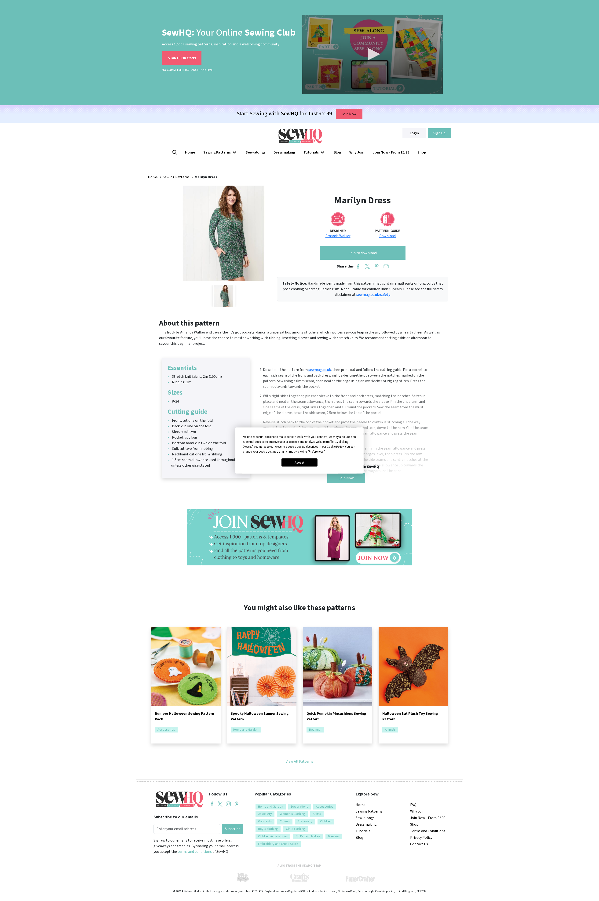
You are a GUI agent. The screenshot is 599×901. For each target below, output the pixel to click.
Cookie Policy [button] (335, 446)
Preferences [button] (316, 451)
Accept (299, 462)
